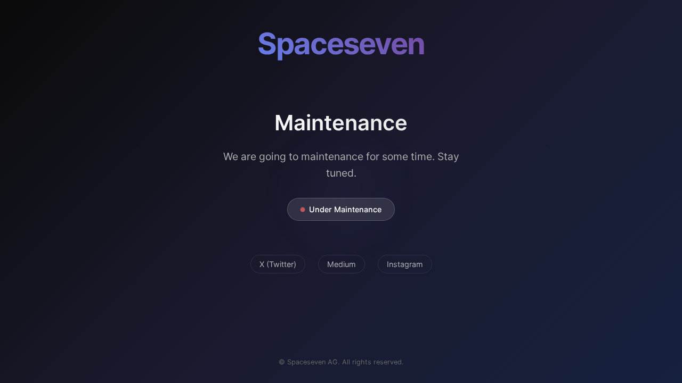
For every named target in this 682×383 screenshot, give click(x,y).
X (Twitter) (277, 264)
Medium (341, 264)
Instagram (405, 264)
